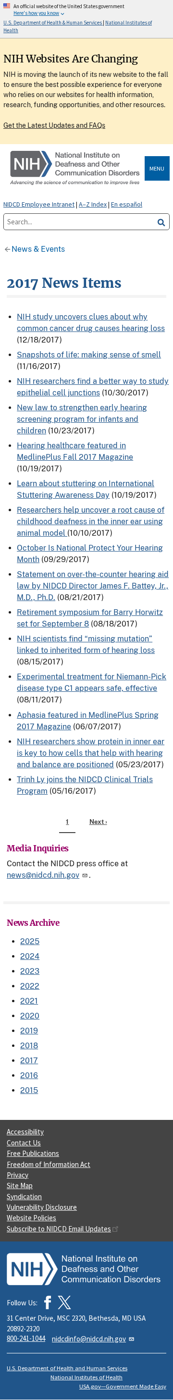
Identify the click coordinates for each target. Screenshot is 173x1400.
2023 (29, 971)
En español (126, 204)
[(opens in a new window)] (64, 1302)
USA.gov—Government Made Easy (122, 1386)
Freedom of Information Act (48, 1164)
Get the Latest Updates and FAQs (54, 125)
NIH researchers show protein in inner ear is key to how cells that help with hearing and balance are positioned (90, 753)
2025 (29, 941)
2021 (29, 1001)
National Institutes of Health (86, 1377)
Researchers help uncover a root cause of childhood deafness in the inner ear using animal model (90, 521)
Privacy (17, 1174)
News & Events (38, 249)
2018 (29, 1045)
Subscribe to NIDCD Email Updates (59, 1228)
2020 (29, 1015)
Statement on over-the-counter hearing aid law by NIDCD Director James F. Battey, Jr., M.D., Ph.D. (93, 586)
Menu (156, 168)
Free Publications (33, 1153)
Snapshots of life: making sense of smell (89, 354)
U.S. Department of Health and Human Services (67, 1368)
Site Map (20, 1185)
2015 (29, 1090)
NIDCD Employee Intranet (38, 204)
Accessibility (25, 1131)
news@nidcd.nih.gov (43, 875)
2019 (29, 1030)
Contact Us (24, 1142)
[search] (161, 221)
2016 (29, 1075)
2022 (29, 986)
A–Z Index (93, 204)
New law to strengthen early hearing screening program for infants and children (82, 419)
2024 (29, 956)
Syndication (24, 1196)
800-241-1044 (26, 1338)
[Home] (75, 168)
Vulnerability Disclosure (42, 1207)
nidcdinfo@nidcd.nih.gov (89, 1338)
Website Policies (31, 1217)
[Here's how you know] (86, 19)
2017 (29, 1060)
